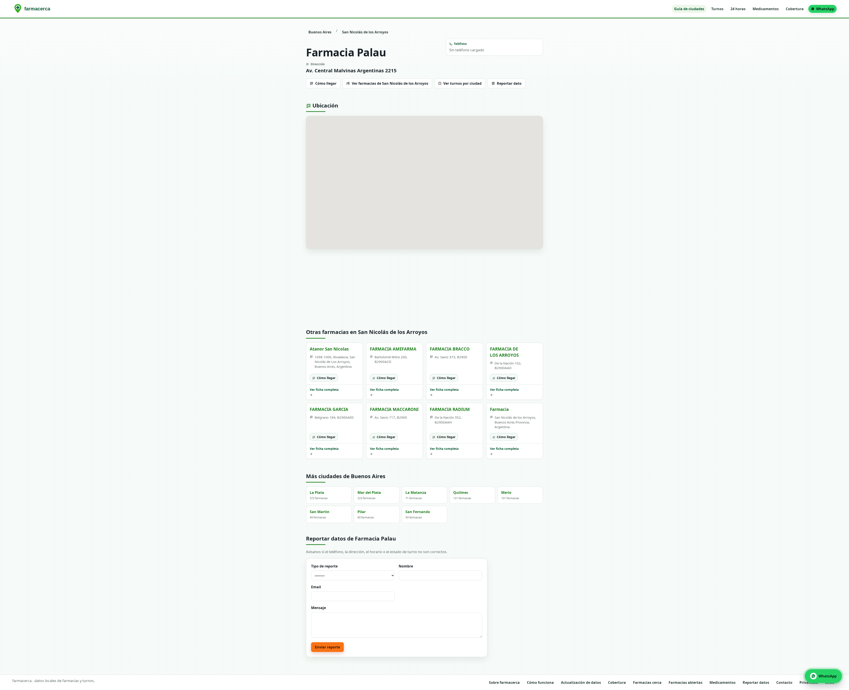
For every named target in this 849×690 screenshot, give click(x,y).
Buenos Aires (319, 32)
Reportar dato (509, 83)
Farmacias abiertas (685, 682)
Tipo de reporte (324, 566)
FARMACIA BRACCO (450, 349)
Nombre (406, 566)
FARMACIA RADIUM (450, 409)
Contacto (784, 682)
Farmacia (499, 409)
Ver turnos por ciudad (462, 83)
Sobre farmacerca (504, 682)
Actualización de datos (581, 682)
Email (316, 587)
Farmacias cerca (647, 682)
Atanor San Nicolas (329, 349)
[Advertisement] (424, 289)
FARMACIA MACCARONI (394, 409)
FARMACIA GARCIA (329, 409)
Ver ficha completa (324, 392)
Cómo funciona (540, 682)
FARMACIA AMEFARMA (393, 349)
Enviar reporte (327, 647)
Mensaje (318, 607)
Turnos (717, 8)
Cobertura (795, 8)
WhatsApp (825, 8)
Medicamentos (766, 8)
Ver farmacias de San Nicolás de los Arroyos (390, 83)
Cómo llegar (326, 83)
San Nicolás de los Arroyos (365, 32)
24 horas (738, 8)
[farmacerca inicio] (33, 9)
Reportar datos (756, 682)
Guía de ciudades (689, 8)
